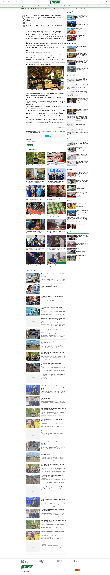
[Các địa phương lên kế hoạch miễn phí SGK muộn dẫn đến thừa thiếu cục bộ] (71, 181)
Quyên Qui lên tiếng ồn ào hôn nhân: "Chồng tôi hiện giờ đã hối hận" (53, 554)
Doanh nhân (72, 75)
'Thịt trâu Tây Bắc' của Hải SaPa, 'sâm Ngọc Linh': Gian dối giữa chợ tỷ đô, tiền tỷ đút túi (35, 165)
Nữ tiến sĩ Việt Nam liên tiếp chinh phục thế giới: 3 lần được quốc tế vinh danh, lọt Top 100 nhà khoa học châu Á (82, 142)
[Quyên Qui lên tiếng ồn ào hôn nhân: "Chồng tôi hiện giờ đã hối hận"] (33, 558)
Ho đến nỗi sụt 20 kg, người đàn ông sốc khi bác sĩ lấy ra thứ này (53, 566)
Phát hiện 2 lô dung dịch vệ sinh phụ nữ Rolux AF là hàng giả (82, 162)
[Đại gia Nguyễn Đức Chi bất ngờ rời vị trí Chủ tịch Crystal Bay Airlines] (71, 87)
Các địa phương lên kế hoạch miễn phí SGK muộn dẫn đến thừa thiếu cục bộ (82, 180)
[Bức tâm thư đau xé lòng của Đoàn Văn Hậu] (71, 31)
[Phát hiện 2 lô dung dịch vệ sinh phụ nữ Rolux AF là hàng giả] (71, 163)
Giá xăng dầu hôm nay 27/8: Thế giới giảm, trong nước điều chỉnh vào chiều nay (35, 199)
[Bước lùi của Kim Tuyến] (71, 226)
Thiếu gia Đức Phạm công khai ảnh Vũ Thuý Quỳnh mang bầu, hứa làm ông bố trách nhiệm (81, 218)
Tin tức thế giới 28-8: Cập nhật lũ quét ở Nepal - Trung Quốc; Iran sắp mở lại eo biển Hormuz (52, 364)
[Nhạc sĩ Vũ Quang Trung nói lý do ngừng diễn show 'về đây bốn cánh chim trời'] (71, 213)
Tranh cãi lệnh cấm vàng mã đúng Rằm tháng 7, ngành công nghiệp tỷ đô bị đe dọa (35, 232)
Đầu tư (70, 106)
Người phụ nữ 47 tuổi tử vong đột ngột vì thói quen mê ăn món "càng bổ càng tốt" (82, 149)
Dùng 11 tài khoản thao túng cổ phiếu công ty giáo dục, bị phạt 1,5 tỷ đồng (56, 249)
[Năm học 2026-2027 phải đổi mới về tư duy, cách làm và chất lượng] (71, 174)
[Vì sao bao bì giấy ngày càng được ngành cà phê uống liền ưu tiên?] (33, 311)
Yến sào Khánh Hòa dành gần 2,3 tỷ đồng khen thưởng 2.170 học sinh (82, 194)
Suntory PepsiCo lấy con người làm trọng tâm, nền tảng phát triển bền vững (55, 182)
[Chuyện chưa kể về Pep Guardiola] (71, 258)
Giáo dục (71, 169)
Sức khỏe (71, 138)
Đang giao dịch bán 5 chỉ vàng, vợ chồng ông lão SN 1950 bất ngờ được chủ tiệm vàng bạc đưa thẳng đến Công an (53, 319)
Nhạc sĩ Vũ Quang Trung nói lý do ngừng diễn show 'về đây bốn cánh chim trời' (82, 212)
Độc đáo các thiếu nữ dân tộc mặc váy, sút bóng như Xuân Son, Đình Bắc (81, 250)
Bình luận (23, 16)
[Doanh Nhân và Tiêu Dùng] (55, 2)
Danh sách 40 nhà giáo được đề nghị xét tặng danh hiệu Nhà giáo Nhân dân (82, 187)
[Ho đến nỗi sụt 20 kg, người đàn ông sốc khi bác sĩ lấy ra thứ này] (33, 569)
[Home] (24, 19)
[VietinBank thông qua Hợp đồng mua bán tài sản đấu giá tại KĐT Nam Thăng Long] (71, 80)
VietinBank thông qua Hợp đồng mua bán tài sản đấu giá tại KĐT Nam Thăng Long (82, 79)
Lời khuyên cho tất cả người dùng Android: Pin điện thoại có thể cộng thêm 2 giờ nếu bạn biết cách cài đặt (53, 375)
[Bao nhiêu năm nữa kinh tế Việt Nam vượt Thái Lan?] (33, 300)
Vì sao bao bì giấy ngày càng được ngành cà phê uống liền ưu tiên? (53, 308)
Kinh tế (70, 12)
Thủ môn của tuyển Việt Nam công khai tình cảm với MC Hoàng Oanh (53, 420)
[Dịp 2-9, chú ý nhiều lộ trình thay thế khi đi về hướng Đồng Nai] (33, 334)
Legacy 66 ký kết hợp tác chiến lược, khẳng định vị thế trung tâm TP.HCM (52, 353)
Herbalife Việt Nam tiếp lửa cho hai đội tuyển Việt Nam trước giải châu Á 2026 (82, 243)
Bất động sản (72, 43)
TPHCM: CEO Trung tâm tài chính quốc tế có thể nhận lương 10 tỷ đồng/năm (52, 397)
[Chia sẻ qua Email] (24, 26)
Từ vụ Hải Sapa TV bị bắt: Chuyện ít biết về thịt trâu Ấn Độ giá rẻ (56, 199)
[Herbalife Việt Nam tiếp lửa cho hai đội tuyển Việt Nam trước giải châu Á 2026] (71, 244)
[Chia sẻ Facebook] (24, 23)
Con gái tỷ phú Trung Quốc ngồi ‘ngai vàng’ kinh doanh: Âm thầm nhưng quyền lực (82, 99)
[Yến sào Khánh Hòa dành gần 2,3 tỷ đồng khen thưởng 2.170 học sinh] (71, 195)
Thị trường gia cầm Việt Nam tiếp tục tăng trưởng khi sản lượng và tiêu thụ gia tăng (55, 165)
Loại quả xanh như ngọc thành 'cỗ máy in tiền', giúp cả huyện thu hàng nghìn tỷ (55, 215)
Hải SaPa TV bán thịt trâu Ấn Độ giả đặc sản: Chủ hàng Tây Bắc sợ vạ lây (35, 215)
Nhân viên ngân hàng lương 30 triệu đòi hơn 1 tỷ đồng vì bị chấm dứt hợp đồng (35, 182)
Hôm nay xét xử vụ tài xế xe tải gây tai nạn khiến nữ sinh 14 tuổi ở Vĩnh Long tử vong (53, 274)
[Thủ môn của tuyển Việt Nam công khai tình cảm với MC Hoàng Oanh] (33, 423)
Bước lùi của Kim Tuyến (81, 224)
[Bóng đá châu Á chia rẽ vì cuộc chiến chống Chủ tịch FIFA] (71, 237)
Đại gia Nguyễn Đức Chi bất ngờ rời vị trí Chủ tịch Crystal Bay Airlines (82, 86)
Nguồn (61, 127)
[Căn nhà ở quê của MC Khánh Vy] (71, 38)
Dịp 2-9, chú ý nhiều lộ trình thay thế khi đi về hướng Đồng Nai (52, 330)
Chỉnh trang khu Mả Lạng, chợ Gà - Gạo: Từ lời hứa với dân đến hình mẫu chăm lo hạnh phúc (52, 285)
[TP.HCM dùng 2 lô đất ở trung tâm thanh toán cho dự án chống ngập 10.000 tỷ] (33, 345)
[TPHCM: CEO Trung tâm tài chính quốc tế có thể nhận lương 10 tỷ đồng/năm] (33, 401)
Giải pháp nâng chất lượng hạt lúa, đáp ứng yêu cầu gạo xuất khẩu (56, 265)
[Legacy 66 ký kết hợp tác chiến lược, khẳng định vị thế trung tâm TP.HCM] (33, 356)
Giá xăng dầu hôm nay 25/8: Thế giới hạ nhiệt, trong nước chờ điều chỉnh (34, 265)
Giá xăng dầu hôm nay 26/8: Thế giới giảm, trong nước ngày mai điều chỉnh (35, 249)
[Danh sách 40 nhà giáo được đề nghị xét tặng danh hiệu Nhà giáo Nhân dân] (71, 188)
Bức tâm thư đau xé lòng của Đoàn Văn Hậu (82, 29)
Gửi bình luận (29, 145)
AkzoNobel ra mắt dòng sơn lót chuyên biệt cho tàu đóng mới (56, 232)
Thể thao (71, 232)
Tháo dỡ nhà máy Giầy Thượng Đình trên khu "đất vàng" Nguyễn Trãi (82, 68)
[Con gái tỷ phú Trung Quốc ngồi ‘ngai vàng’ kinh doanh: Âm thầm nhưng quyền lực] (71, 100)
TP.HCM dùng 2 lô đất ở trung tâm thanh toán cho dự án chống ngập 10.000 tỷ (53, 341)
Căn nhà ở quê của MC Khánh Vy (81, 36)
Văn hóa (70, 201)
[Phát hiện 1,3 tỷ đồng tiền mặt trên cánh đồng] (33, 435)
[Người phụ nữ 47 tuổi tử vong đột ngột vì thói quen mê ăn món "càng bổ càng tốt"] (71, 150)
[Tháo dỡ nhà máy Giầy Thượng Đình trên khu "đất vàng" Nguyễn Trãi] (71, 69)
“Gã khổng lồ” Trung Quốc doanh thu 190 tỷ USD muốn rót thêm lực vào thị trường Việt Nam (82, 131)
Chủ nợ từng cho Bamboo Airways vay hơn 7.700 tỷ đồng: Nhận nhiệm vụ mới (81, 93)
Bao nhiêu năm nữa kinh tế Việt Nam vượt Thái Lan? (51, 8)
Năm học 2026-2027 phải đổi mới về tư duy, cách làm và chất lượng (82, 173)
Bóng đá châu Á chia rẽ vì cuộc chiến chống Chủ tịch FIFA (82, 236)
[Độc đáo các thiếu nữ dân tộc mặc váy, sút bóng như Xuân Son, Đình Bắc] (71, 251)
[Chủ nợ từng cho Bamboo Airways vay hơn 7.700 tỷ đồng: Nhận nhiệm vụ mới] (71, 94)
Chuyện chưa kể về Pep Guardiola (81, 256)
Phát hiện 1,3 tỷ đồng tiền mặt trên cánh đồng (50, 430)
